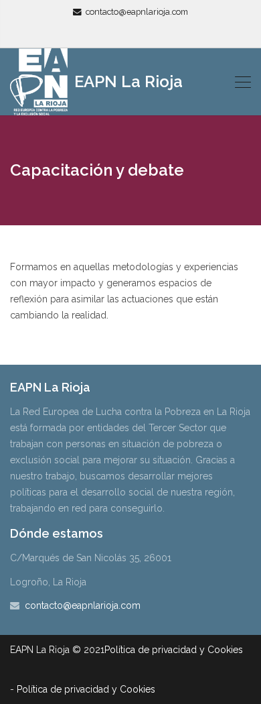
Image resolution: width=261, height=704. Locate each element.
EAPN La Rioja (126, 81)
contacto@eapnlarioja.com (137, 12)
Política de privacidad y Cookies (173, 649)
